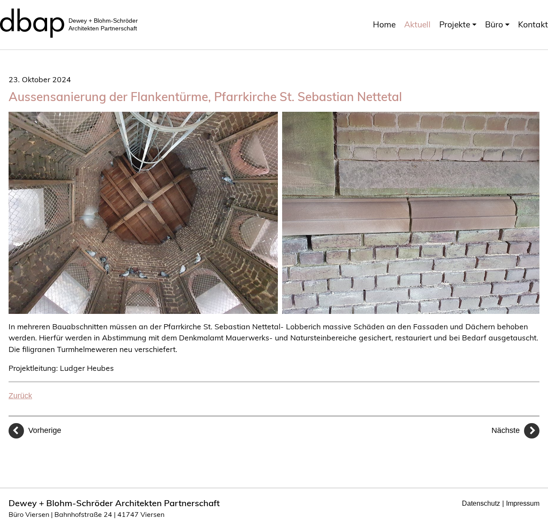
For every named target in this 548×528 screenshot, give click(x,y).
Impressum (522, 503)
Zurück (20, 395)
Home (384, 24)
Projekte (454, 24)
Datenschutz (481, 503)
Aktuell (417, 24)
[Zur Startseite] (32, 20)
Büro (494, 24)
